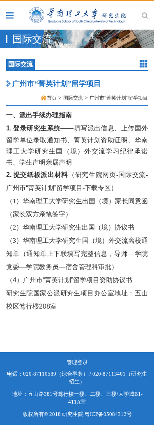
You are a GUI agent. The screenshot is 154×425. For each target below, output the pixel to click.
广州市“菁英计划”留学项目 (56, 83)
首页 (52, 98)
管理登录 (77, 362)
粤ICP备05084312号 (108, 414)
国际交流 (73, 98)
